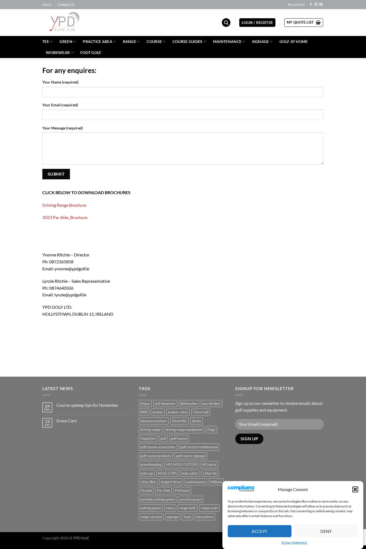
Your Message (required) (62, 128)
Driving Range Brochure (64, 205)
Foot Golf (91, 52)
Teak (187, 517)
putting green (150, 508)
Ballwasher (189, 403)
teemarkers (205, 517)
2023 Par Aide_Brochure (64, 217)
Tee (45, 41)
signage (172, 517)
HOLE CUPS (167, 473)
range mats (209, 508)
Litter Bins (148, 482)
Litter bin (210, 473)
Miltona (216, 482)
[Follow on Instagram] (316, 4)
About (47, 4)
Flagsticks (148, 438)
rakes (170, 508)
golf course (179, 438)
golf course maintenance (199, 447)
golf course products (155, 456)
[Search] (226, 22)
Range (129, 41)
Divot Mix (179, 421)
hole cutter (190, 473)
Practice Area (97, 41)
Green (65, 41)
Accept (260, 531)
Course (154, 41)
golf (163, 438)
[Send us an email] (321, 4)
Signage (260, 41)
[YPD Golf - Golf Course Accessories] (71, 22)
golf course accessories (157, 447)
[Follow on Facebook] (310, 4)
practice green (190, 499)
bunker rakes (178, 412)
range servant (151, 517)
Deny (326, 531)
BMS (144, 412)
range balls (187, 508)
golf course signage (190, 456)
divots (196, 421)
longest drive (171, 482)
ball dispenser (165, 403)
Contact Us (66, 4)
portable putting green (157, 499)
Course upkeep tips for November (87, 405)
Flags (211, 429)
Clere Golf (200, 412)
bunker (157, 412)
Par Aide (163, 490)
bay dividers (211, 403)
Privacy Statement (294, 542)
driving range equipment (184, 429)
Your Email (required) (60, 105)
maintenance (196, 482)
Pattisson (182, 490)
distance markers (153, 421)
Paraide (146, 490)
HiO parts (208, 464)
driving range (150, 429)
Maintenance (227, 41)
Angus (145, 403)
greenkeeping (150, 464)
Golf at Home (293, 41)
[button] (355, 489)
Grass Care (66, 420)
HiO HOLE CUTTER (181, 464)
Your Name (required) (60, 82)
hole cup (146, 473)
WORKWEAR (58, 52)
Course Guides (188, 41)
